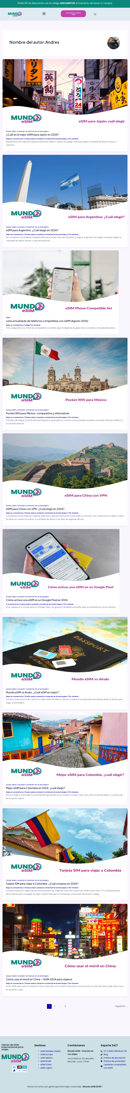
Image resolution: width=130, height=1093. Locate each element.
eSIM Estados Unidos (50, 1051)
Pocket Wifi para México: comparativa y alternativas (37, 413)
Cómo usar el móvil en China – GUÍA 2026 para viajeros (39, 979)
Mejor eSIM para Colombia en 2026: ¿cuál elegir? (35, 787)
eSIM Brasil (45, 1061)
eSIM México (46, 1057)
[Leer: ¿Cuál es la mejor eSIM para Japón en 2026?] (65, 94)
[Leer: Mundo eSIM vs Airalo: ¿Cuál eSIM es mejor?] (65, 651)
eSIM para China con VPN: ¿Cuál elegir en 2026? (35, 508)
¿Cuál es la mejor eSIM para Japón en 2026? (32, 134)
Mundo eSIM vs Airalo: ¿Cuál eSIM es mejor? (32, 692)
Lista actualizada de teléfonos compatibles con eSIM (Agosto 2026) (47, 320)
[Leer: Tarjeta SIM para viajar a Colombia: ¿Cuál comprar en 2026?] (65, 843)
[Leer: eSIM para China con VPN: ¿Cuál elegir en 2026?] (65, 468)
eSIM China (45, 1064)
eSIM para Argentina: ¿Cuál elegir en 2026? (32, 230)
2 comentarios (12, 604)
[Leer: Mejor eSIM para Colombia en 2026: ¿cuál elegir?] (65, 747)
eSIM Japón (46, 1067)
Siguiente (121, 1006)
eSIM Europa (46, 1054)
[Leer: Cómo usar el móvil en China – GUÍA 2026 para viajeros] (65, 938)
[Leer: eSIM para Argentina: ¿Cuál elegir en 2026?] (65, 189)
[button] (44, 14)
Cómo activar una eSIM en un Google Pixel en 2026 (37, 599)
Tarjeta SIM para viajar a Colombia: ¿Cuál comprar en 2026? (42, 883)
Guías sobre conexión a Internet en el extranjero (27, 131)
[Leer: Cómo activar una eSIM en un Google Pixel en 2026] (61, 561)
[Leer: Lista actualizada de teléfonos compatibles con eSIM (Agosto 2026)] (61, 282)
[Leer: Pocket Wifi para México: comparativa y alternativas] (65, 372)
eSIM (8, 317)
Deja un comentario (15, 139)
